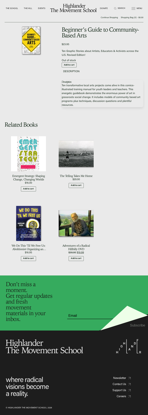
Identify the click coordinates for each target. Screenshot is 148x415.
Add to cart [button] (28, 189)
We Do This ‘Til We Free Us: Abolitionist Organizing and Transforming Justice (28, 249)
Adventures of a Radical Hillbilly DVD (76, 247)
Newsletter (119, 378)
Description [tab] (71, 71)
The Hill (28, 9)
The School (12, 9)
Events (41, 9)
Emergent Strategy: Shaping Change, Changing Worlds (28, 177)
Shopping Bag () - (132, 18)
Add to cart (69, 65)
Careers (121, 396)
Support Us (119, 390)
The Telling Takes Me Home (76, 176)
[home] (74, 9)
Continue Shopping (109, 18)
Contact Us (119, 384)
